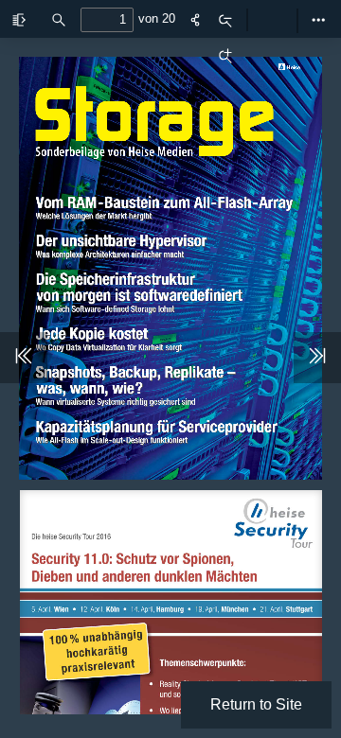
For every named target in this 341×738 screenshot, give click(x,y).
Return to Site (256, 704)
